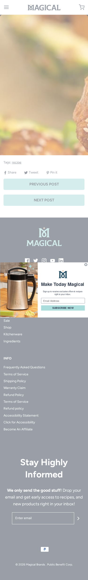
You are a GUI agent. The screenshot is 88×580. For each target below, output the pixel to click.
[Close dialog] (85, 264)
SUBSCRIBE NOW (62, 308)
